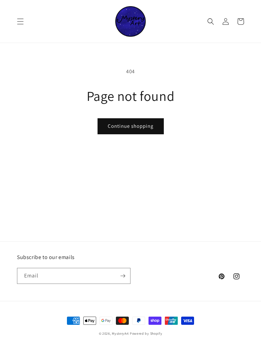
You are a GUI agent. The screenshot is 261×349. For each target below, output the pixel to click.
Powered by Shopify (146, 333)
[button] (20, 21)
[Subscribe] (122, 276)
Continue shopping (131, 126)
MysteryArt (121, 333)
